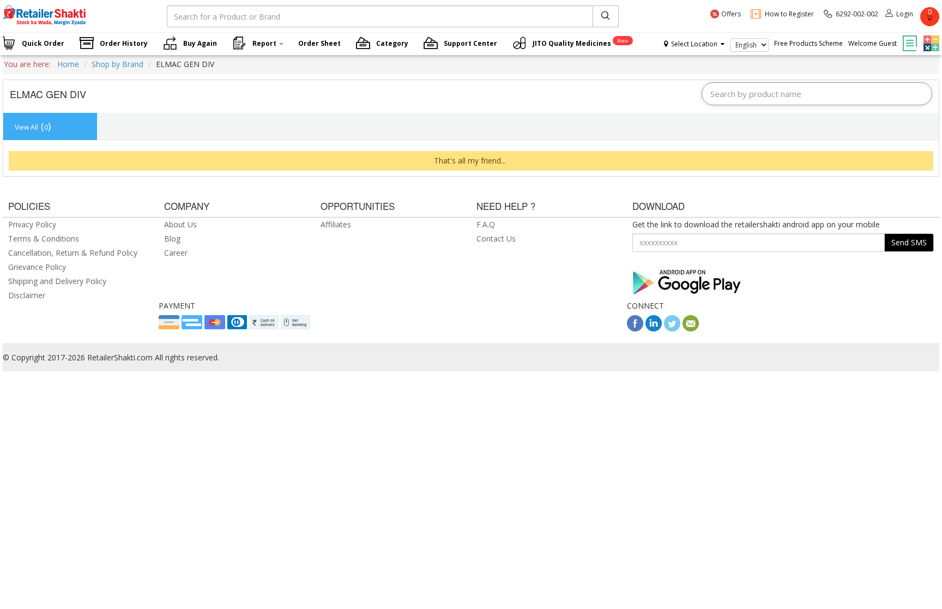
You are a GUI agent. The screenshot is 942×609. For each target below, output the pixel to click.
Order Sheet (319, 43)
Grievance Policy (37, 267)
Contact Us (496, 238)
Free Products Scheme (808, 43)
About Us (180, 224)
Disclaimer (26, 295)
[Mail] (691, 328)
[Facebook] (635, 328)
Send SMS (909, 242)
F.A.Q (485, 224)
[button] (930, 35)
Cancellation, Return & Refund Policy (72, 253)
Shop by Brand (117, 64)
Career (176, 253)
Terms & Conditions (43, 238)
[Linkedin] (653, 328)
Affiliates (336, 224)
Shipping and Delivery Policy (57, 281)
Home (68, 64)
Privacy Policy (32, 224)
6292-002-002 (857, 14)
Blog (172, 238)
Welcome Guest (872, 43)
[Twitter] (672, 328)
